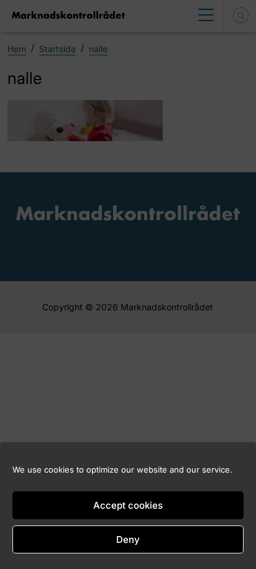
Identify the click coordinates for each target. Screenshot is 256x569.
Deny (128, 539)
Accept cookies (128, 505)
